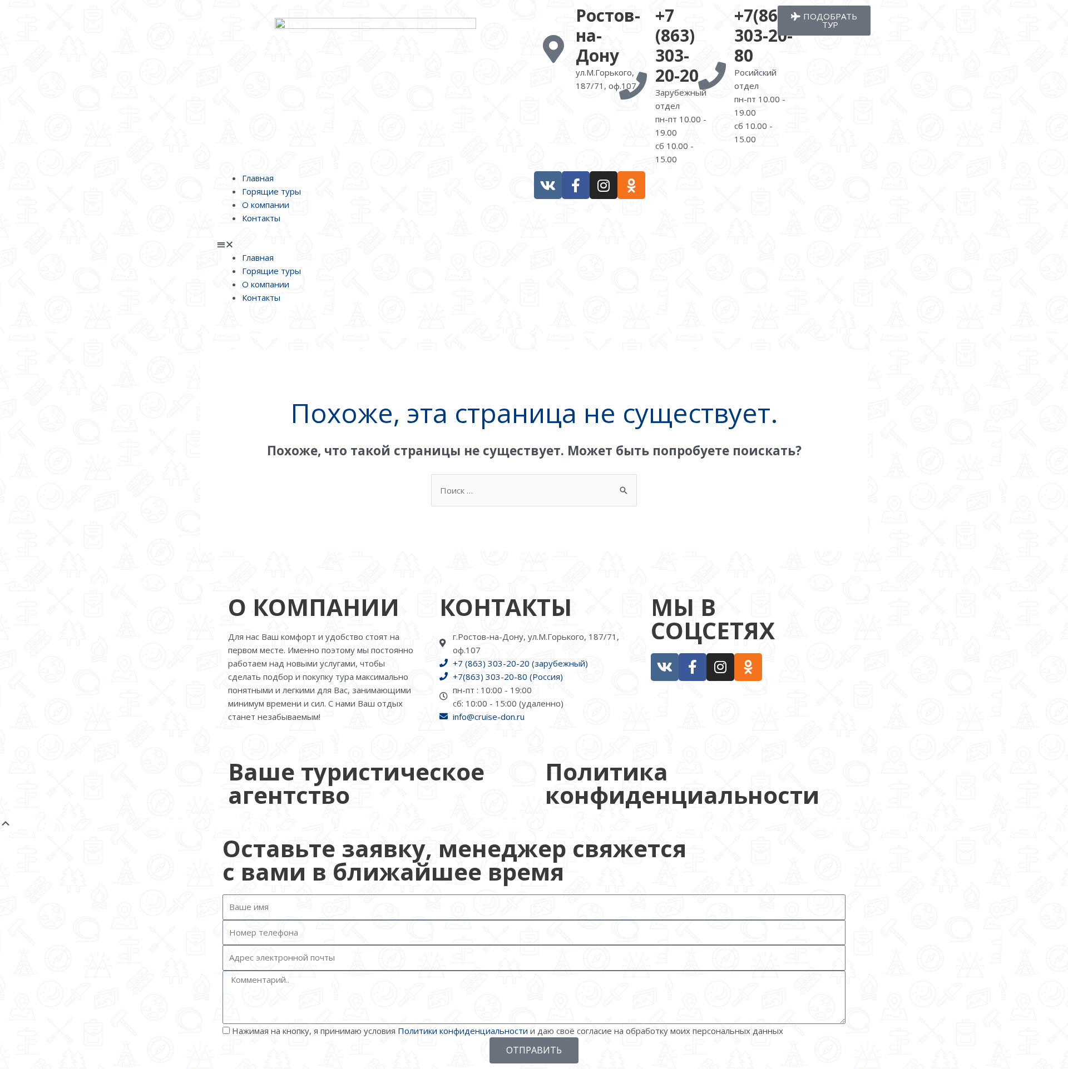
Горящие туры (271, 191)
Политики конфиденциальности (463, 1030)
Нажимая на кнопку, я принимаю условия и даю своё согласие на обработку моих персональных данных (507, 1030)
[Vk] (548, 185)
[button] (375, 244)
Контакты (261, 217)
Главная (258, 177)
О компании (265, 204)
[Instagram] (603, 185)
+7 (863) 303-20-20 (677, 45)
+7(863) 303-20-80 (763, 35)
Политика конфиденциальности (682, 783)
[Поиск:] (534, 490)
